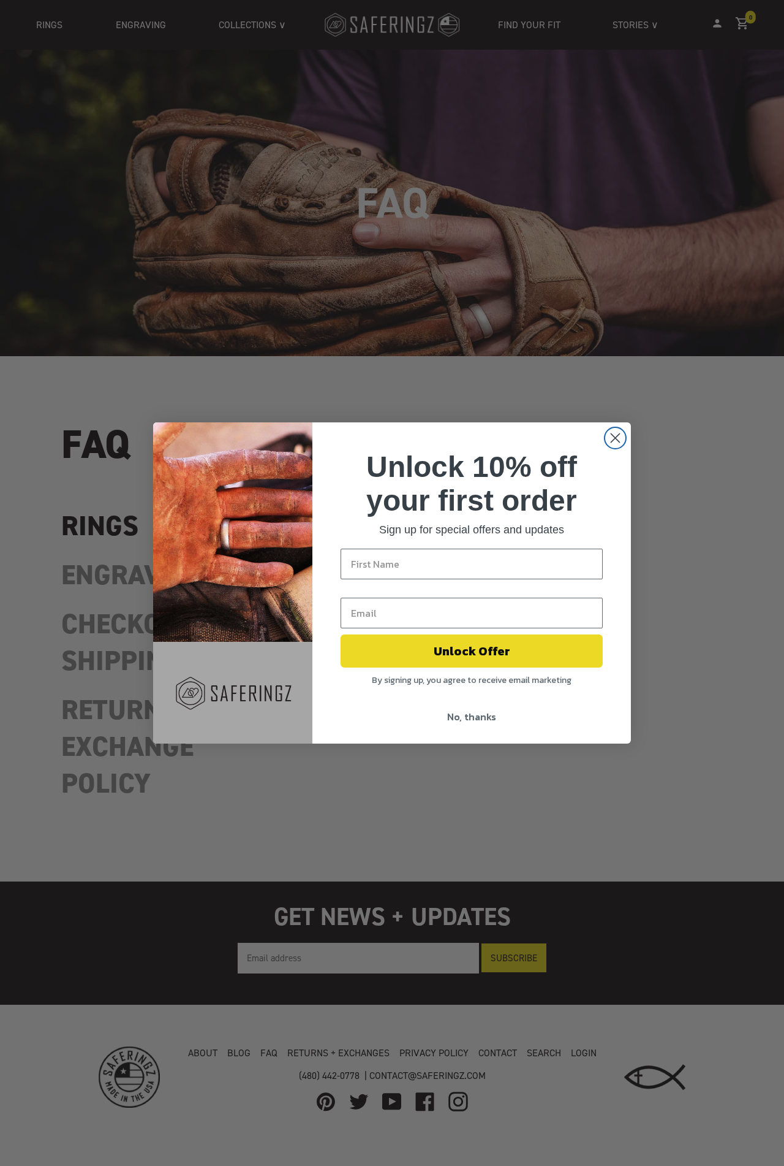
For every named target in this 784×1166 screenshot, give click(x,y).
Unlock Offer (472, 651)
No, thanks (471, 716)
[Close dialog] (615, 438)
